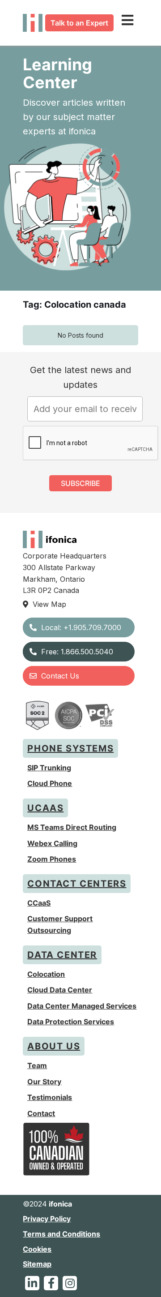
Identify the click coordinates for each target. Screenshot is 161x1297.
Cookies (37, 1249)
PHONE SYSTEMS (70, 748)
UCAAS (45, 808)
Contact (41, 1113)
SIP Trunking (49, 767)
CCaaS (39, 902)
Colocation (46, 974)
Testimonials (49, 1097)
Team (37, 1065)
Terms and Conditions (61, 1233)
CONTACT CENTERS (76, 883)
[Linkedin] (32, 1283)
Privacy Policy (47, 1218)
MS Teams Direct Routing (71, 827)
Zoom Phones (51, 859)
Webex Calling (52, 843)
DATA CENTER (62, 954)
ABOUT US (53, 1046)
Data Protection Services (70, 1021)
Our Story (44, 1081)
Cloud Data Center (59, 989)
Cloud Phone (49, 783)
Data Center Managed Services (81, 1005)
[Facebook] (51, 1283)
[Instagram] (70, 1283)
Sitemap (37, 1263)
